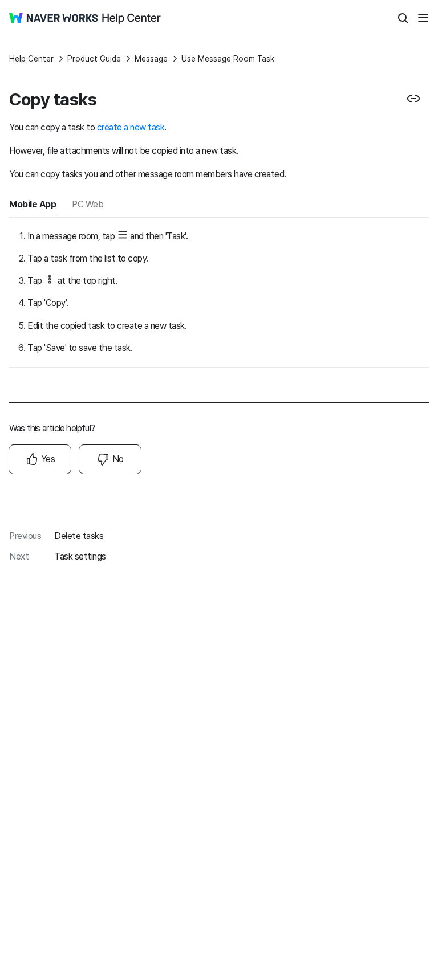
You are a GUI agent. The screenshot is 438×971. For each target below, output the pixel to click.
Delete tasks (78, 536)
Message (151, 58)
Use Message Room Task (227, 58)
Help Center (31, 58)
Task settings (80, 556)
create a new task (131, 127)
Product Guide (94, 58)
